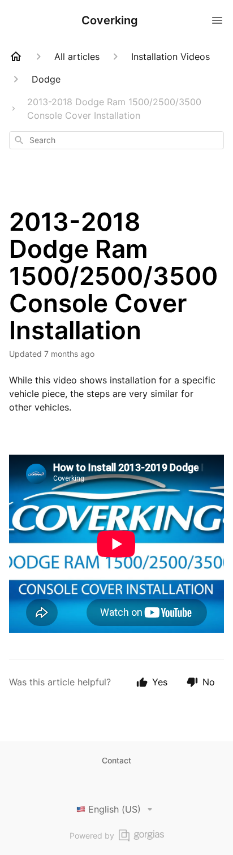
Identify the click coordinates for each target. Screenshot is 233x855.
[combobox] (116, 140)
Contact (116, 760)
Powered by (92, 835)
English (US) (114, 809)
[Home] (16, 56)
